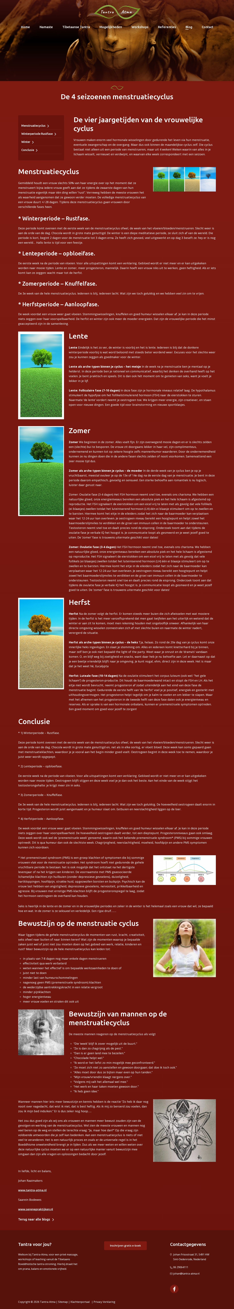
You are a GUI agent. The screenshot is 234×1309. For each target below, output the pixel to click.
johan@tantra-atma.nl (186, 1273)
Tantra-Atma (47, 1302)
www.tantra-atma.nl (32, 1190)
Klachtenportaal (81, 1302)
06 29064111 (180, 1267)
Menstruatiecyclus (33, 125)
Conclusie (28, 149)
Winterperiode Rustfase (37, 133)
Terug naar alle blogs (34, 1219)
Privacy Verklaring (104, 1302)
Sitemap (63, 1302)
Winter (26, 141)
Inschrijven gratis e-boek (125, 1245)
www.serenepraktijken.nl (35, 1209)
